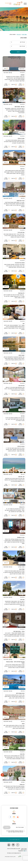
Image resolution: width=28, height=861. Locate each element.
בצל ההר (22, 416)
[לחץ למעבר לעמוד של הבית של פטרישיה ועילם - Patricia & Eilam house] (14, 650)
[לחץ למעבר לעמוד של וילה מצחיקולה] (14, 281)
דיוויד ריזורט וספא (20, 200)
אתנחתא (22, 75)
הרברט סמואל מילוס (20, 693)
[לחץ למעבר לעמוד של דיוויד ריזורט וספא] (14, 189)
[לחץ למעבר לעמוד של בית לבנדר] (14, 157)
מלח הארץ (22, 754)
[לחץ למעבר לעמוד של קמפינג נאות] (14, 558)
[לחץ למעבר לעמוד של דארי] (14, 312)
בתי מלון (19, 34)
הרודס (23, 723)
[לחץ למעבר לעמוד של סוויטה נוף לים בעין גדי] (14, 251)
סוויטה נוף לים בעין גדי (19, 262)
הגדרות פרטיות (24, 849)
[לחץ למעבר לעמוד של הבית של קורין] (14, 374)
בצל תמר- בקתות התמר (19, 106)
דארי (23, 323)
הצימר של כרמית (20, 446)
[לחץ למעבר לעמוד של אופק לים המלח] (14, 127)
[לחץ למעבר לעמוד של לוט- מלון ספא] (14, 465)
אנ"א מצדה (22, 784)
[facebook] (10, 817)
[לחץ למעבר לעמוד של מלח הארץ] (14, 742)
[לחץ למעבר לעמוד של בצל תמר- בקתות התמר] (14, 95)
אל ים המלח (21, 507)
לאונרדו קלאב (21, 355)
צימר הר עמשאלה (20, 537)
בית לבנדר (22, 168)
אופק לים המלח (21, 138)
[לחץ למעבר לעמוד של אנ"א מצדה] (14, 773)
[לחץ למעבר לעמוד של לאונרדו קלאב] (14, 344)
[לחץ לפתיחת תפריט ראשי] (25, 3)
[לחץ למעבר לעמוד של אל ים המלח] (14, 495)
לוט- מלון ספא (21, 476)
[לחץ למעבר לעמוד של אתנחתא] (14, 63)
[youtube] (17, 817)
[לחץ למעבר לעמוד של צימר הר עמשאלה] (14, 526)
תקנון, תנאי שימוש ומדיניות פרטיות (13, 848)
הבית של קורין (21, 385)
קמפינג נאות (21, 569)
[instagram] (14, 817)
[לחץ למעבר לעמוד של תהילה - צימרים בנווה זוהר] (14, 620)
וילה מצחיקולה (21, 293)
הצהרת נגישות (24, 848)
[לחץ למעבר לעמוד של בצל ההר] (14, 404)
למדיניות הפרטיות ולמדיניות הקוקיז (14, 831)
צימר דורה (22, 599)
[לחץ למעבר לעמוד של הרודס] (14, 712)
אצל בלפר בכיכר (21, 232)
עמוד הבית (24, 34)
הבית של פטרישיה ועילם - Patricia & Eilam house (15, 662)
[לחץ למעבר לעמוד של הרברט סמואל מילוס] (14, 682)
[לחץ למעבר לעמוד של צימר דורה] (14, 588)
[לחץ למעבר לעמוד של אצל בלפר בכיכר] (14, 221)
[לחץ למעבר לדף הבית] (19, 857)
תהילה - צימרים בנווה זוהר (18, 631)
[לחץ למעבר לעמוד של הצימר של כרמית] (14, 435)
